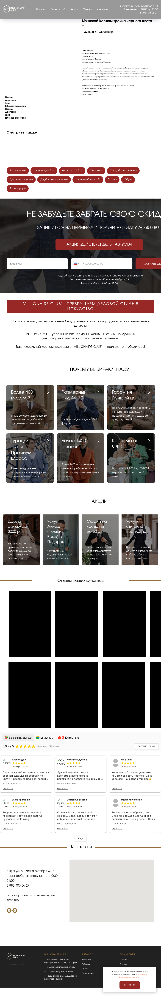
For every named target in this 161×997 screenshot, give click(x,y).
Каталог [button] (41, 9)
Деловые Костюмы (21, 179)
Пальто (112, 179)
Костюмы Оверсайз (87, 179)
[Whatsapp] (9, 910)
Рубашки (86, 964)
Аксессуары (18, 188)
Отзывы (87, 9)
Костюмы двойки (43, 170)
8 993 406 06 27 (18, 885)
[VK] (14, 910)
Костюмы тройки (72, 170)
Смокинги (96, 170)
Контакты (102, 9)
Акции (74, 9)
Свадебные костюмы (123, 170)
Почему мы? (58, 9)
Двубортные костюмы (54, 179)
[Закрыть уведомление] (153, 969)
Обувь (128, 179)
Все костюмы (18, 170)
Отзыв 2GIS (8, 788)
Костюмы (86, 960)
